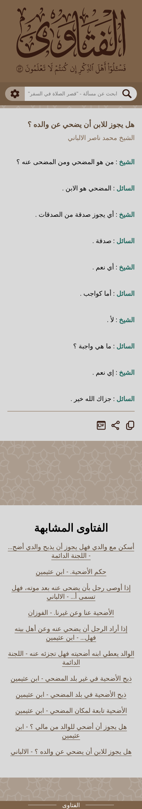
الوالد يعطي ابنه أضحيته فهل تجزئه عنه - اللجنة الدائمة (71, 657)
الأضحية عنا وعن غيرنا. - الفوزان (71, 612)
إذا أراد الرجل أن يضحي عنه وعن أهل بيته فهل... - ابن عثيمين (71, 633)
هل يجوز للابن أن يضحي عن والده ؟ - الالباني (71, 751)
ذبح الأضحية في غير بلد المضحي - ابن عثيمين (71, 678)
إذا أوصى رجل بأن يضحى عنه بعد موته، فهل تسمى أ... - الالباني (71, 592)
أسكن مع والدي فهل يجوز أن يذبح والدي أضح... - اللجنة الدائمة (71, 551)
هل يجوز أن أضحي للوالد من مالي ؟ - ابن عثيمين (71, 731)
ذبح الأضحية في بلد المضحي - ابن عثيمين (71, 694)
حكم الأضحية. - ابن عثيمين (71, 571)
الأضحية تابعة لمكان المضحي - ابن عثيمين (71, 710)
